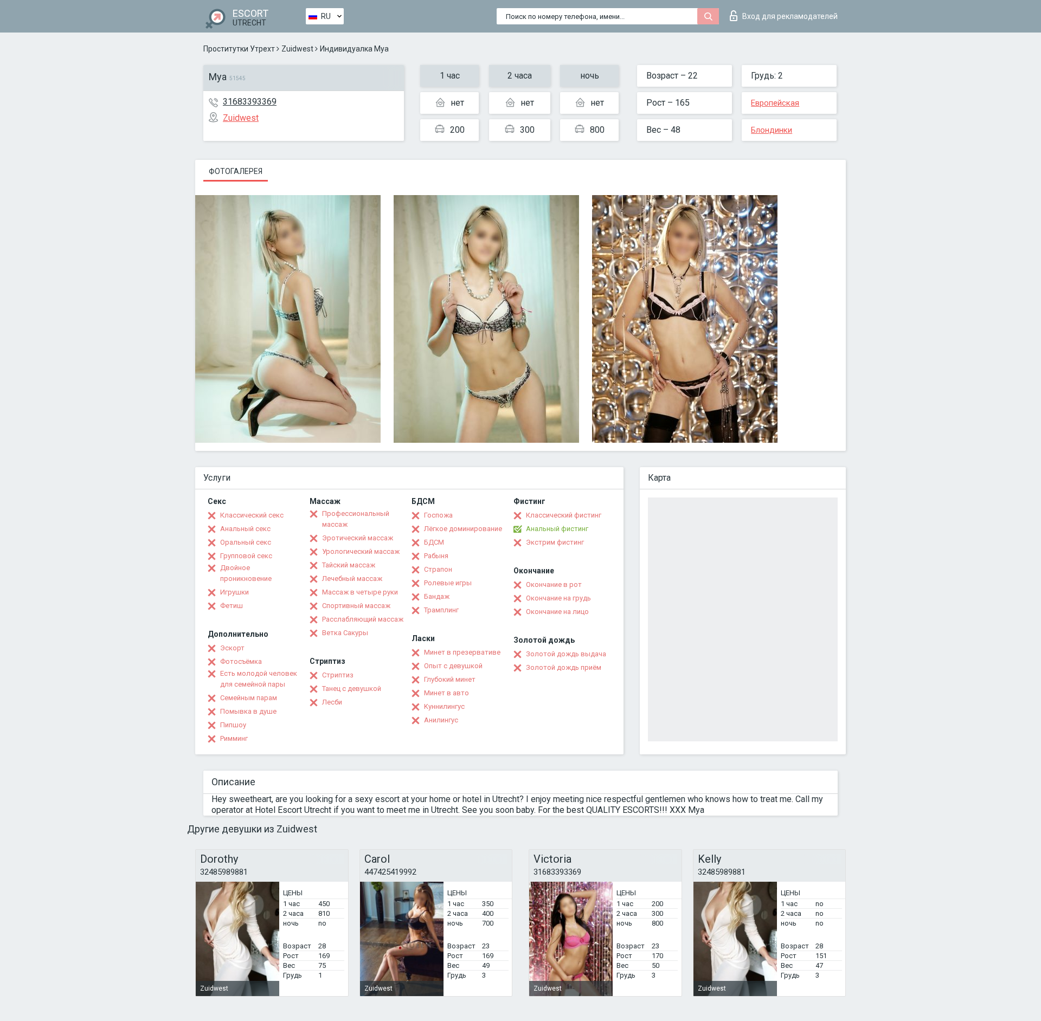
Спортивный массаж (356, 606)
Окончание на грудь (558, 598)
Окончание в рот (554, 584)
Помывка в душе (248, 711)
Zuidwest (297, 48)
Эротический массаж (357, 538)
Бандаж (436, 596)
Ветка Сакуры (345, 633)
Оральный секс (245, 542)
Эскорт (232, 648)
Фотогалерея (235, 171)
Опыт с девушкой (453, 666)
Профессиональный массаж (355, 518)
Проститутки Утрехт (239, 48)
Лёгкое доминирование (463, 529)
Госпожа (438, 515)
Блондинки (771, 130)
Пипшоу (233, 725)
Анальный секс (245, 529)
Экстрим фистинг (555, 542)
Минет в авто (446, 693)
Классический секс (252, 515)
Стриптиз (338, 675)
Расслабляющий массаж (362, 619)
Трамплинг (441, 610)
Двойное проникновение (246, 573)
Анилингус (441, 720)
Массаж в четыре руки (360, 592)
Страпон (438, 569)
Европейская (775, 103)
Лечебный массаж (352, 578)
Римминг (234, 738)
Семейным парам (248, 698)
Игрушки (234, 592)
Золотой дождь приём (563, 667)
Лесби (332, 702)
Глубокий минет (449, 679)
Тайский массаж (348, 565)
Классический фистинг (563, 515)
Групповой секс (246, 556)
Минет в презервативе (462, 652)
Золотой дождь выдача (566, 654)
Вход (790, 16)
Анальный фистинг (557, 529)
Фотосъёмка (241, 661)
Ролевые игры (448, 583)
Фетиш (231, 606)
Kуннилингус (444, 706)
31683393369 (250, 101)
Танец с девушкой (351, 688)
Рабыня (436, 556)
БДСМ (434, 542)
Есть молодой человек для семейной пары (258, 678)
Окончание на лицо (557, 612)
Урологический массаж (361, 551)
